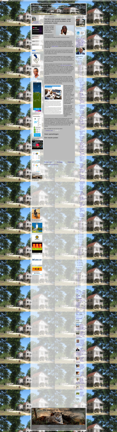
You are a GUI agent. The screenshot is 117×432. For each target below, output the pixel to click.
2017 (78, 267)
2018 (78, 61)
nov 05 (80, 242)
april (79, 260)
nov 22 (80, 79)
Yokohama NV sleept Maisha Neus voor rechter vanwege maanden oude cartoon (80, 367)
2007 (78, 283)
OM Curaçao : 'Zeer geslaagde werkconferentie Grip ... (82, 117)
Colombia (79, 298)
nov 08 (80, 237)
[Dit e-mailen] (55, 130)
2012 (78, 275)
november (80, 64)
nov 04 (80, 244)
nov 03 (80, 245)
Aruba (77, 291)
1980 (78, 286)
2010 (78, 278)
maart (79, 262)
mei (79, 259)
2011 (78, 277)
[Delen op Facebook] (58, 130)
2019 (78, 60)
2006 (78, 285)
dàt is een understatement (66, 65)
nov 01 (80, 249)
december (80, 63)
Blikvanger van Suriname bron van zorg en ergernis (82, 122)
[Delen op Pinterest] (59, 130)
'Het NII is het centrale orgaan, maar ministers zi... (82, 144)
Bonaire (81, 294)
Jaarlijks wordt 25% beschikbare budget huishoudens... (82, 159)
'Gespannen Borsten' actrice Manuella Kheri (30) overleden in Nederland (80, 360)
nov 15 (80, 226)
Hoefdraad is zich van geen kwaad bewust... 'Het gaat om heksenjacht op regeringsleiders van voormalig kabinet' (80, 42)
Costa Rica (82, 300)
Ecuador (78, 305)
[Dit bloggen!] (56, 130)
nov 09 (80, 236)
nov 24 (80, 75)
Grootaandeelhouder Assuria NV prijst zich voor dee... (82, 183)
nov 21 (80, 80)
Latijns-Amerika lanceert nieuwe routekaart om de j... (82, 133)
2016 (78, 269)
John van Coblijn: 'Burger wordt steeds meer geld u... (82, 204)
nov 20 (80, 218)
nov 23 (80, 77)
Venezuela (79, 318)
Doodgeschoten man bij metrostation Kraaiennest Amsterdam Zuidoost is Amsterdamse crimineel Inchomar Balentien (80, 342)
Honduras (83, 308)
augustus (80, 254)
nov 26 (80, 72)
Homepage (60, 162)
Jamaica (80, 309)
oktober (79, 251)
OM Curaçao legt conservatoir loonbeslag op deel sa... (82, 153)
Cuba (81, 301)
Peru (77, 314)
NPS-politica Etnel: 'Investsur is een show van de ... (82, 210)
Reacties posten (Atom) (54, 164)
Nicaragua (78, 312)
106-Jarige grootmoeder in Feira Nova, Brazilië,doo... (82, 215)
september (80, 252)
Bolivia (83, 293)
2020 (78, 58)
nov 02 (80, 247)
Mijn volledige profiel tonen (37, 23)
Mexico (77, 311)
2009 (78, 280)
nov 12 (80, 231)
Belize (79, 293)
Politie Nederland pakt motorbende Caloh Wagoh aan (82, 177)
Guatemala (78, 307)
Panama (83, 312)
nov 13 (80, 229)
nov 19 (80, 220)
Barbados (83, 291)
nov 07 (80, 239)
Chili (77, 297)
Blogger (78, 428)
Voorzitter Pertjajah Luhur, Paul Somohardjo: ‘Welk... (82, 193)
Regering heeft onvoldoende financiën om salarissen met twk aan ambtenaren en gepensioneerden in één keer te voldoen (80, 352)
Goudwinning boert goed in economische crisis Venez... (82, 112)
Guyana (83, 307)
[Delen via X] (57, 130)
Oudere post (71, 162)
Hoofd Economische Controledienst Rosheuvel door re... (82, 127)
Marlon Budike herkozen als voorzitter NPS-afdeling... (82, 138)
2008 (78, 282)
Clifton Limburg (55, 46)
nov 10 (80, 234)
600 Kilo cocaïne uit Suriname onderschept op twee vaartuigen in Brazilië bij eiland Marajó (80, 327)
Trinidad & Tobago (79, 317)
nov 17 (80, 223)
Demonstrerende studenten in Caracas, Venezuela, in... (82, 107)
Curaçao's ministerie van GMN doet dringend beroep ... (82, 165)
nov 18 (80, 221)
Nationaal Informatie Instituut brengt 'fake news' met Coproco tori (80, 394)
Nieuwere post (48, 162)
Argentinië (78, 290)
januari (79, 265)
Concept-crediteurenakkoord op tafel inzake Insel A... (82, 171)
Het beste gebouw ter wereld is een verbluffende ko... (82, 101)
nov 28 (80, 69)
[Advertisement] (59, 175)
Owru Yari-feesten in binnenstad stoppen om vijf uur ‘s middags (80, 387)
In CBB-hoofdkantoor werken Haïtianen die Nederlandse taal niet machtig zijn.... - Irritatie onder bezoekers (80, 334)
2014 (78, 272)
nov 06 (80, 241)
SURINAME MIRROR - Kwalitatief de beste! (48, 5)
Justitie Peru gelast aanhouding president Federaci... (81, 89)
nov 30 (80, 66)
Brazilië (78, 295)
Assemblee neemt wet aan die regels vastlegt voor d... (82, 198)
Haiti (79, 308)
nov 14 (80, 228)
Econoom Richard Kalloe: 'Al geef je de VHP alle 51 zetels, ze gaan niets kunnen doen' (80, 381)
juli (79, 255)
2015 (78, 270)
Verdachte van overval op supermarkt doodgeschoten (80, 374)
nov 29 (80, 67)
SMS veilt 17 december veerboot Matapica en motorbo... (81, 187)
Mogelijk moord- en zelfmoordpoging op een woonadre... (82, 84)
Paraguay (80, 313)
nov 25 (80, 74)
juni (79, 257)
